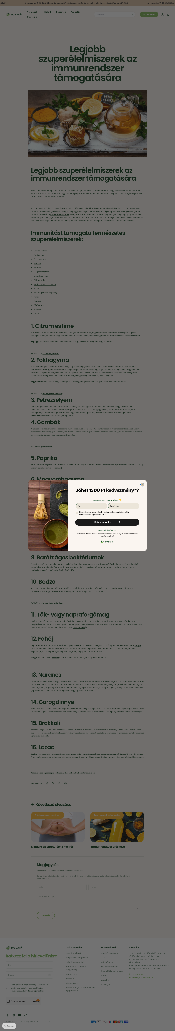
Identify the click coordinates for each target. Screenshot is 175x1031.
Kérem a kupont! (107, 522)
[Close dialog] (142, 484)
